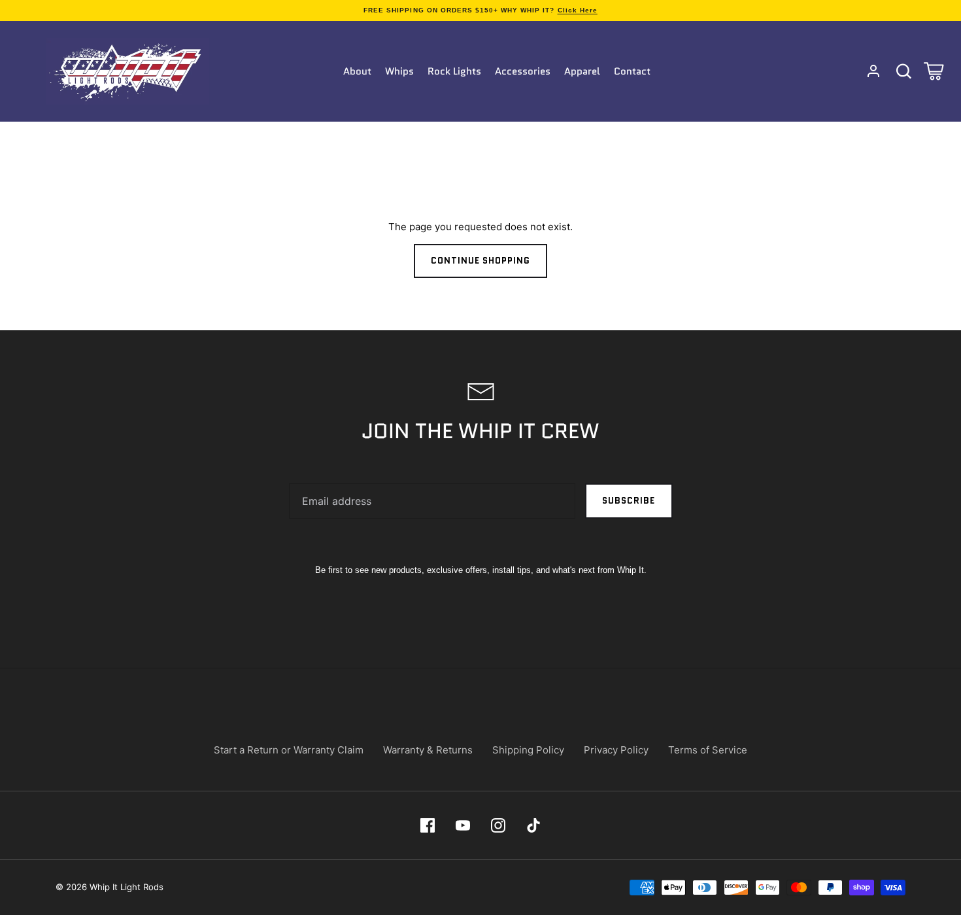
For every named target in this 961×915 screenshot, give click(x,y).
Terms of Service (707, 750)
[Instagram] (498, 825)
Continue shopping (481, 260)
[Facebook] (427, 825)
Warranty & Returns (428, 750)
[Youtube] (462, 825)
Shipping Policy (528, 750)
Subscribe (628, 500)
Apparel (582, 71)
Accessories (522, 71)
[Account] (873, 71)
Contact (632, 71)
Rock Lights (454, 71)
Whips (399, 71)
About (357, 71)
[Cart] (933, 71)
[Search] (903, 71)
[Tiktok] (533, 825)
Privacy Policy (616, 750)
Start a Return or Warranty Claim (288, 750)
